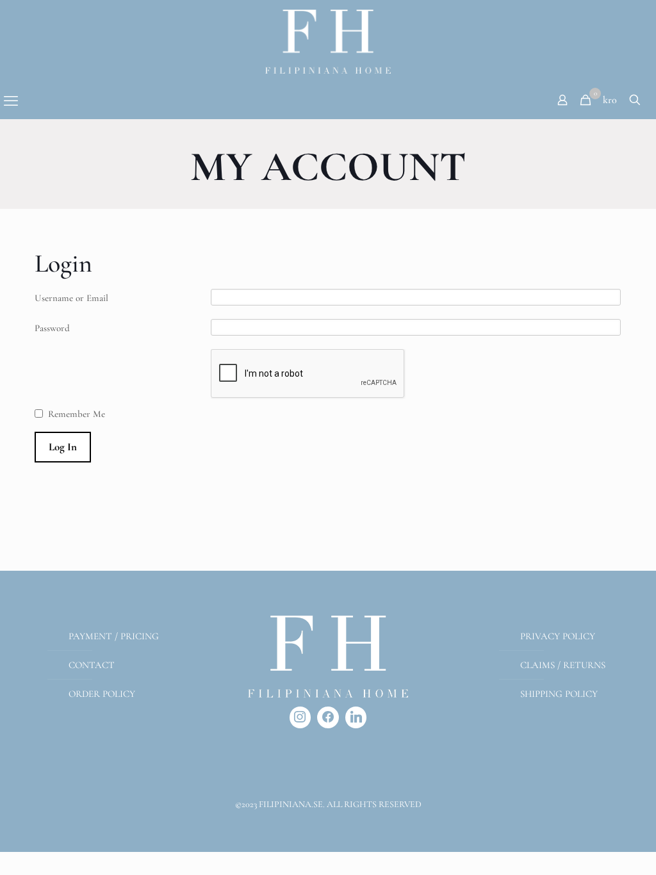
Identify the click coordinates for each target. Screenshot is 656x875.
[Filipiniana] (328, 41)
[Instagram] (300, 717)
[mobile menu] (11, 101)
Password (52, 328)
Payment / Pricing (114, 636)
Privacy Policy (557, 636)
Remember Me (76, 414)
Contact (92, 665)
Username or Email (71, 298)
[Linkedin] (356, 717)
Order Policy (102, 693)
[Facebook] (328, 717)
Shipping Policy (559, 693)
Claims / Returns (562, 665)
